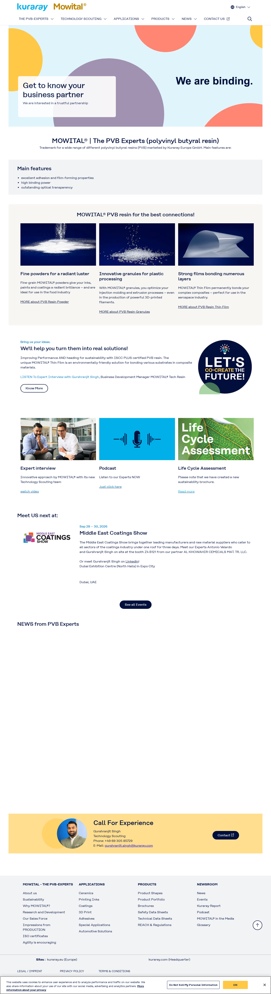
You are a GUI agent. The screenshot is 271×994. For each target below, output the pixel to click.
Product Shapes (150, 893)
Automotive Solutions (95, 931)
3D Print (85, 912)
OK (235, 984)
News (201, 893)
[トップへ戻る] (257, 925)
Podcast (203, 912)
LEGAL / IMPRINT (29, 971)
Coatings (85, 906)
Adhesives (86, 918)
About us (30, 893)
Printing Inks (89, 899)
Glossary (203, 925)
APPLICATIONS (126, 19)
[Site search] (250, 19)
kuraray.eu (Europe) (62, 959)
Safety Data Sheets (153, 912)
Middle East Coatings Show (113, 533)
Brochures (146, 906)
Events (202, 899)
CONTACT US (214, 19)
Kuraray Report (209, 906)
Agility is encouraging (39, 942)
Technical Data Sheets (155, 918)
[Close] (264, 984)
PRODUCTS (160, 19)
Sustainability (33, 899)
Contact (224, 835)
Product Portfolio (151, 899)
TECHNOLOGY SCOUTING (81, 19)
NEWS (187, 19)
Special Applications (94, 925)
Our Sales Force (35, 918)
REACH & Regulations (154, 925)
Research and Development (44, 912)
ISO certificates (35, 936)
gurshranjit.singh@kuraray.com (129, 845)
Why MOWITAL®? (36, 906)
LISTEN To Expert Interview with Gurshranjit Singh (59, 377)
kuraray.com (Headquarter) (169, 959)
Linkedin (132, 561)
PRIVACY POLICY (72, 971)
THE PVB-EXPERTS (33, 19)
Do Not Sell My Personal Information (193, 984)
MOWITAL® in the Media (215, 918)
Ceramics (86, 893)
